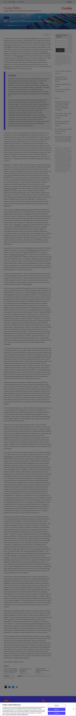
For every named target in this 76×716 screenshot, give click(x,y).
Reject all (56, 709)
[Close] (73, 709)
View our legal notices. (22, 714)
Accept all (56, 713)
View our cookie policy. (11, 714)
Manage (57, 705)
